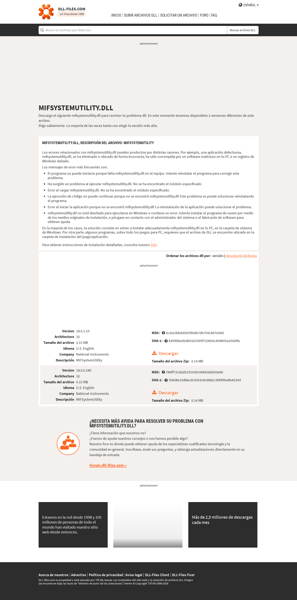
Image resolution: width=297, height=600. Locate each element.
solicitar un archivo (178, 15)
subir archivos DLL (140, 15)
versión (217, 255)
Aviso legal (133, 575)
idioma (251, 255)
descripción (235, 255)
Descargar (168, 353)
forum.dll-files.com (107, 465)
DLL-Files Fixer (183, 575)
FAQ (214, 15)
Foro (204, 15)
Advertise (78, 575)
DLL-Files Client (157, 575)
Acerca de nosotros (53, 575)
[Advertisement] (149, 74)
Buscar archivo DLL (243, 30)
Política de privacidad (106, 575)
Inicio (116, 15)
